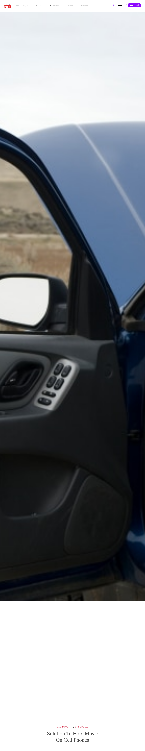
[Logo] (8, 6)
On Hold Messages (82, 727)
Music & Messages (21, 6)
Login (120, 5)
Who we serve (54, 6)
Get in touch (134, 5)
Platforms (70, 6)
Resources (85, 6)
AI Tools (39, 6)
